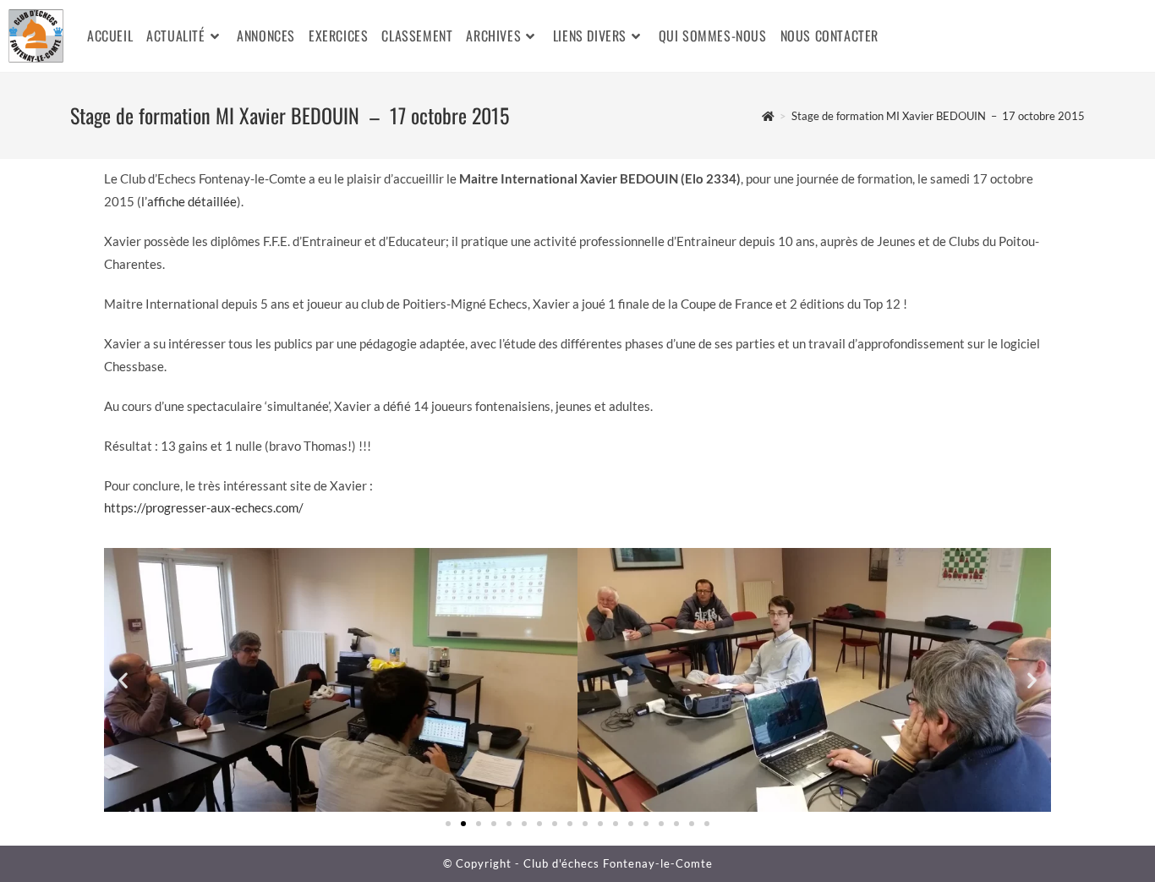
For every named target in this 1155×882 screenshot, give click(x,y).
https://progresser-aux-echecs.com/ (204, 507)
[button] (123, 680)
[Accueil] (768, 116)
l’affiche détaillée (189, 201)
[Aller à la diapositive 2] (463, 823)
